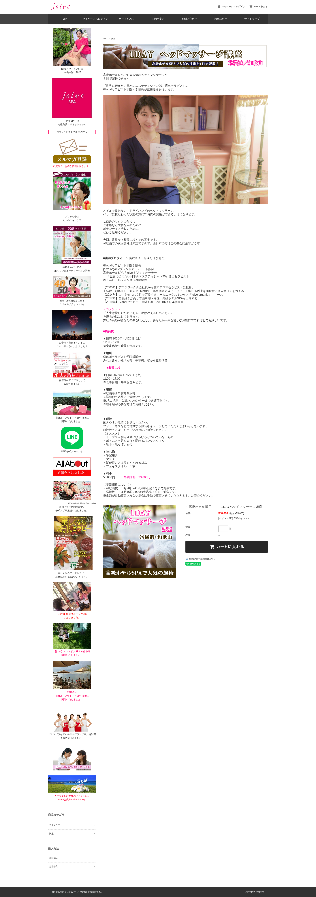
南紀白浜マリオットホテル (72, 124)
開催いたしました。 (72, 421)
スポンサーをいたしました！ (72, 346)
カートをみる (260, 6)
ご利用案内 (158, 19)
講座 (113, 39)
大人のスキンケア (72, 220)
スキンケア (54, 825)
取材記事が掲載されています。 (72, 576)
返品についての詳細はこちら (202, 559)
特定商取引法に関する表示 (91, 892)
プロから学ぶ (72, 216)
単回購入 (53, 858)
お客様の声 (220, 19)
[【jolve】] (60, 11)
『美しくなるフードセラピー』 (72, 573)
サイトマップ (252, 19)
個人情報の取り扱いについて (64, 892)
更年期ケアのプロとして (72, 380)
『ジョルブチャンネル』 (72, 304)
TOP (64, 19)
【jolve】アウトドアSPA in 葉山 (72, 417)
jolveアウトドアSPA (72, 68)
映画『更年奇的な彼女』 (72, 506)
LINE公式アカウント (72, 451)
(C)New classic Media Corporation (82, 503)
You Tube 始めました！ (72, 300)
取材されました (72, 384)
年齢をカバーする (72, 267)
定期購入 (53, 866)
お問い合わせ (189, 19)
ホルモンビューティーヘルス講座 (72, 270)
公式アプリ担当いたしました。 (72, 510)
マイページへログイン (233, 6)
